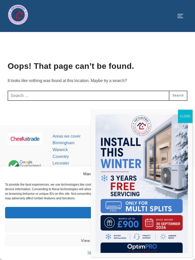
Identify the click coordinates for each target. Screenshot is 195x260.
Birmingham (63, 143)
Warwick (60, 150)
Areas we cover (66, 136)
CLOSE (185, 116)
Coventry (61, 156)
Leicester (61, 163)
